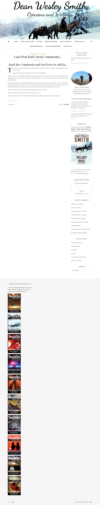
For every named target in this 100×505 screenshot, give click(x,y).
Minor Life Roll (81, 218)
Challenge (33, 54)
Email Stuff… (74, 250)
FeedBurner (85, 193)
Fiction (39, 41)
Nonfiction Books (51, 41)
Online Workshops (36, 46)
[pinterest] (13, 502)
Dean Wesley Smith (50, 5)
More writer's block (13, 101)
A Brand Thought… (83, 233)
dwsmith (12, 104)
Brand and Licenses (76, 242)
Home (16, 41)
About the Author (27, 41)
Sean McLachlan (75, 211)
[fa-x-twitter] (8, 502)
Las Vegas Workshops (53, 46)
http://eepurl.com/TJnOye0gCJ (79, 63)
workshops (42, 54)
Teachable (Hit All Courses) (78, 111)
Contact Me (67, 46)
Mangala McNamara (76, 222)
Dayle (72, 207)
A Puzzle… (81, 204)
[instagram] (10, 502)
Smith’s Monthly (66, 41)
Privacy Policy (80, 41)
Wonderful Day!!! (75, 246)
